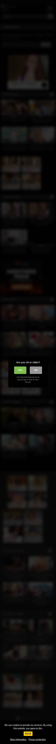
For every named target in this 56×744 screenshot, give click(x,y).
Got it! (28, 733)
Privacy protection (37, 739)
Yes (20, 370)
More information (18, 739)
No (36, 370)
